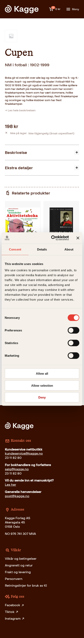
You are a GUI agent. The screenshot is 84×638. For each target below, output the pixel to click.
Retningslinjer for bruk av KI (26, 585)
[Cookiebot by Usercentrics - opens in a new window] (52, 238)
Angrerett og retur (19, 565)
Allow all (42, 373)
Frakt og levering (18, 572)
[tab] (42, 152)
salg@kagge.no (17, 469)
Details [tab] (42, 249)
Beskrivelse (16, 152)
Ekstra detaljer (19, 167)
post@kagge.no (17, 496)
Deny (42, 397)
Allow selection (42, 385)
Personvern (13, 579)
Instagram (13, 618)
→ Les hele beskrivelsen (20, 110)
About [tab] (68, 249)
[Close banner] (77, 237)
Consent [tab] (15, 249)
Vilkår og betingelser (20, 559)
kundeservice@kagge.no (24, 453)
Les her (10, 485)
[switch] (73, 330)
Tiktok (9, 612)
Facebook (12, 605)
